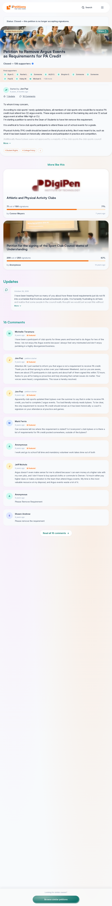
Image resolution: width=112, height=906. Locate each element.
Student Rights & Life (13, 31)
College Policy (28, 150)
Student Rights (11, 150)
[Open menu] (102, 7)
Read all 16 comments (56, 533)
